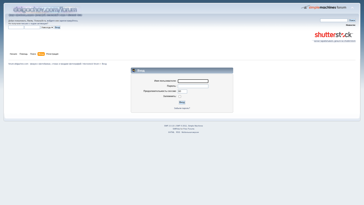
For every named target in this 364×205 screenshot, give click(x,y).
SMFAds (176, 129)
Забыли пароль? (182, 108)
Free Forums (188, 129)
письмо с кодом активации (34, 23)
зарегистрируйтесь (68, 21)
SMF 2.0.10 (169, 126)
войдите (51, 21)
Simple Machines (195, 126)
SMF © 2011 (181, 126)
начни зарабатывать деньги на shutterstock (335, 41)
